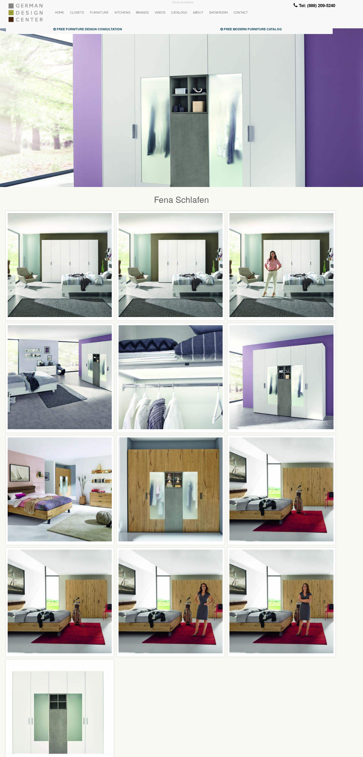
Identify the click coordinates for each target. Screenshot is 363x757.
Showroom (218, 12)
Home (59, 12)
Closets (77, 12)
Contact (241, 12)
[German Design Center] (25, 21)
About (198, 12)
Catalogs (179, 12)
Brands (142, 12)
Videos (160, 12)
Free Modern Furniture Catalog (252, 29)
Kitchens (122, 12)
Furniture (99, 12)
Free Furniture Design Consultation (89, 29)
